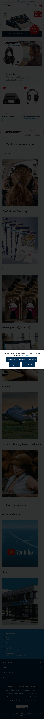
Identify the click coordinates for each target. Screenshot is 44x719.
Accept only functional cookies (27, 359)
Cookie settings (11, 359)
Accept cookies (15, 365)
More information (26, 355)
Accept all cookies (28, 365)
